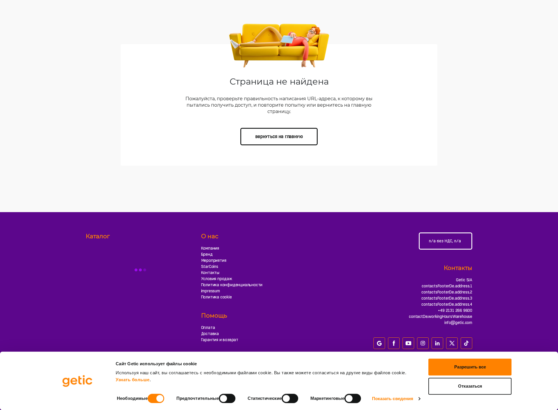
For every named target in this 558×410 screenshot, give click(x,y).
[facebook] (394, 343)
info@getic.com (458, 322)
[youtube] (408, 343)
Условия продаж (216, 278)
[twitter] (452, 343)
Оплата (208, 327)
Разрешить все (470, 366)
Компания (210, 248)
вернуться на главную (279, 136)
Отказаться (470, 386)
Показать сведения (393, 398)
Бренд (207, 254)
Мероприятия (213, 260)
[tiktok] (466, 343)
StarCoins (209, 266)
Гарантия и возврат (219, 339)
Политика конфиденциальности (232, 284)
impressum (210, 291)
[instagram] (423, 343)
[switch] (227, 398)
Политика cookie (216, 297)
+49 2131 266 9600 (455, 310)
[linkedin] (437, 343)
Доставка (210, 333)
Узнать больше (133, 379)
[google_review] (379, 343)
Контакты (210, 272)
